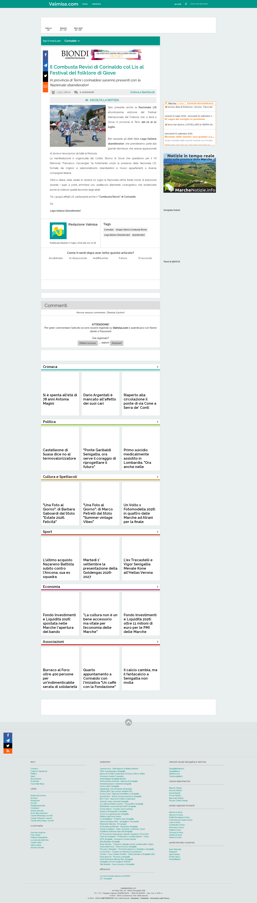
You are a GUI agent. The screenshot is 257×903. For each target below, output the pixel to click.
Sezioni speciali (37, 847)
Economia (35, 781)
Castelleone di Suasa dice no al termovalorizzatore (59, 454)
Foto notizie (35, 835)
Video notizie (36, 845)
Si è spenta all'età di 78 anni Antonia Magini (60, 399)
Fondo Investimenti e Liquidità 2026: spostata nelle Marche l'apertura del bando (59, 623)
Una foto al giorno (38, 832)
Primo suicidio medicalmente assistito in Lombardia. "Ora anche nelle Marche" (137, 460)
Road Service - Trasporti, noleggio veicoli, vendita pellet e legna (126, 844)
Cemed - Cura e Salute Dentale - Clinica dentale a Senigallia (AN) (127, 854)
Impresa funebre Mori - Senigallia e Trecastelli (119, 821)
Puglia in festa (175, 830)
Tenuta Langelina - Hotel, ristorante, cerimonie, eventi (122, 829)
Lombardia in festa (177, 825)
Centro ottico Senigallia (109, 786)
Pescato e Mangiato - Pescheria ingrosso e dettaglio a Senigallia (127, 849)
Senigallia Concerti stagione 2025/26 (115, 862)
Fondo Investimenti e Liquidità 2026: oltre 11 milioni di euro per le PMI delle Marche (140, 623)
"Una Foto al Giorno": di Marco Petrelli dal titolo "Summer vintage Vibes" (98, 513)
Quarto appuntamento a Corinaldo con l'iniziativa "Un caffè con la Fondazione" (99, 678)
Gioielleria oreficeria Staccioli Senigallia (116, 831)
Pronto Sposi (174, 857)
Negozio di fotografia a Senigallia (113, 811)
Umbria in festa (175, 835)
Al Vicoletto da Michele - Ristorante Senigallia (119, 826)
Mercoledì (78, 29)
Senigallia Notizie (171, 210)
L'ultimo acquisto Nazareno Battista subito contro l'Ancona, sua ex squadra (58, 568)
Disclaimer (135, 898)
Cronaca (34, 769)
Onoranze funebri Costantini (112, 776)
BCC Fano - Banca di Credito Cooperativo (117, 799)
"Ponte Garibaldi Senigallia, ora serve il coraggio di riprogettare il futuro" (99, 458)
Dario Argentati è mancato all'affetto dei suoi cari (99, 399)
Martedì (63, 29)
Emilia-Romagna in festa (179, 817)
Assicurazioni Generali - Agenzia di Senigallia (119, 781)
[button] (177, 4)
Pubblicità (144, 898)
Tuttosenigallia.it (176, 776)
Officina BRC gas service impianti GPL (116, 791)
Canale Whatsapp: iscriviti (41, 815)
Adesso (48, 29)
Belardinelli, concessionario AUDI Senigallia (118, 806)
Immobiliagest (175, 859)
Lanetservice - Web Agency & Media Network (119, 769)
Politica (34, 774)
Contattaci (35, 808)
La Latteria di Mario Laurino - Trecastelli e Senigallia (121, 804)
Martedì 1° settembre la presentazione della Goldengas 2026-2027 (100, 568)
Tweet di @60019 (171, 261)
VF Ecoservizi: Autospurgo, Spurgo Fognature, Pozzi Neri (124, 834)
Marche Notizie (175, 788)
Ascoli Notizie (174, 793)
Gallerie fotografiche (39, 837)
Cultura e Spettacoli (142, 92)
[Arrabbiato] (55, 267)
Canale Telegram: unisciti (41, 818)
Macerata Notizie (176, 798)
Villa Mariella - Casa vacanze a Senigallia (117, 864)
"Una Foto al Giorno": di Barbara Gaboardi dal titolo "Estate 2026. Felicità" (59, 513)
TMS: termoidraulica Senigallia (112, 771)
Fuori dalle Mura (37, 784)
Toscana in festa (176, 832)
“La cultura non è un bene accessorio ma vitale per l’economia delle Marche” (100, 623)
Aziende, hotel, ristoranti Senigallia (114, 801)
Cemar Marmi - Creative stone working (116, 809)
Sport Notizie (174, 854)
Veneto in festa (175, 837)
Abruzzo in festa (176, 815)
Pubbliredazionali (38, 806)
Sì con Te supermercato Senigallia (114, 814)
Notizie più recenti (38, 795)
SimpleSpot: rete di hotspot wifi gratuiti (116, 789)
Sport (33, 776)
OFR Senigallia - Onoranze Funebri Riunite (118, 839)
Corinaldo (109, 229)
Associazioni (36, 779)
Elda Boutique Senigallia (110, 842)
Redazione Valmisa (83, 224)
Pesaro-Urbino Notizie (178, 800)
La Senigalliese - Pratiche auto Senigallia (117, 819)
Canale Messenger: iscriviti (42, 821)
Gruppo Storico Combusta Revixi (131, 229)
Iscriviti (34, 803)
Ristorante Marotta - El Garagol (113, 824)
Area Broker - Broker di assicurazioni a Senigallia (120, 796)
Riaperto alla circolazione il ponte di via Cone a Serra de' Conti (140, 401)
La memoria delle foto (40, 840)
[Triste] (78, 267)
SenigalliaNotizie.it (176, 769)
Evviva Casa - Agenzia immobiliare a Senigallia (119, 794)
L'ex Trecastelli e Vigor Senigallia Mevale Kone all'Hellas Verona (138, 566)
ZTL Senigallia (106, 879)
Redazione (35, 800)
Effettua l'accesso (88, 343)
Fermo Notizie (175, 795)
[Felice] (123, 267)
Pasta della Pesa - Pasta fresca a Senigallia (118, 847)
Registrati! (117, 343)
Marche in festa (175, 812)
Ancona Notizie (175, 790)
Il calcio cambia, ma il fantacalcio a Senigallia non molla (140, 676)
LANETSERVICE (107, 898)
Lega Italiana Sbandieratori (117, 235)
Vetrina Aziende (37, 811)
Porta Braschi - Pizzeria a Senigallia (115, 857)
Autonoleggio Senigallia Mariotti (113, 779)
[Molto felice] (145, 267)
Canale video (36, 842)
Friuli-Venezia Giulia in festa (180, 820)
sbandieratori (138, 235)
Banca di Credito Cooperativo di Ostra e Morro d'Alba (122, 774)
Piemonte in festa (176, 827)
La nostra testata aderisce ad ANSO (115, 876)
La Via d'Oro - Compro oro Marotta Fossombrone (121, 852)
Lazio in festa (174, 822)
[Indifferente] (100, 267)
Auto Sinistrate (175, 849)
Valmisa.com (174, 774)
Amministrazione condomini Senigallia (115, 784)
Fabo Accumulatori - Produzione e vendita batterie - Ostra (124, 836)
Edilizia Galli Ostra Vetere (110, 816)
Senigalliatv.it (174, 771)
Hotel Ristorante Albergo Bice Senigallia (116, 859)
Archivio (34, 798)
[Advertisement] (189, 58)
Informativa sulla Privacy (159, 898)
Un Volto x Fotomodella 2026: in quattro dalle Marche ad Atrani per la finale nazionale (140, 515)
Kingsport (173, 852)
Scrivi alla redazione (39, 813)
